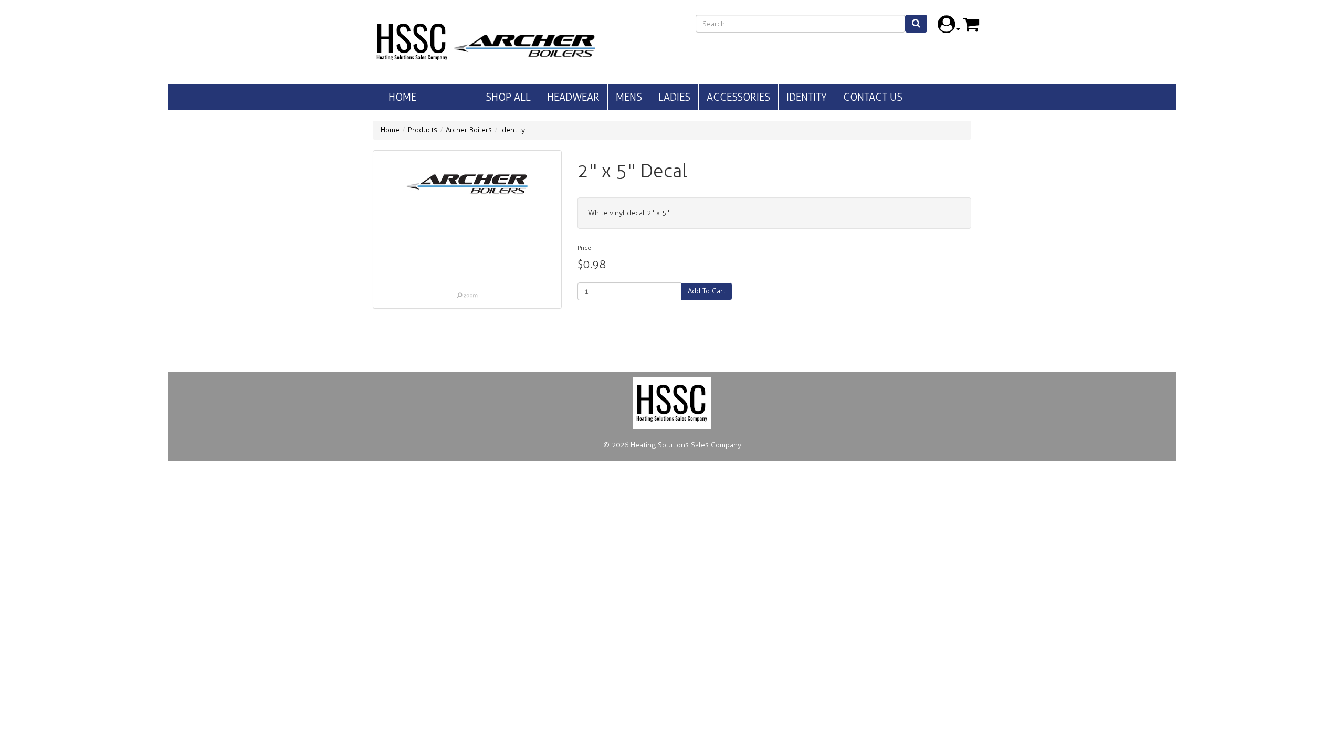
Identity (806, 97)
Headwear (573, 97)
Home (402, 97)
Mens (629, 97)
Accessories (738, 97)
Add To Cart (707, 291)
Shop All (508, 97)
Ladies (674, 97)
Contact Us (872, 97)
